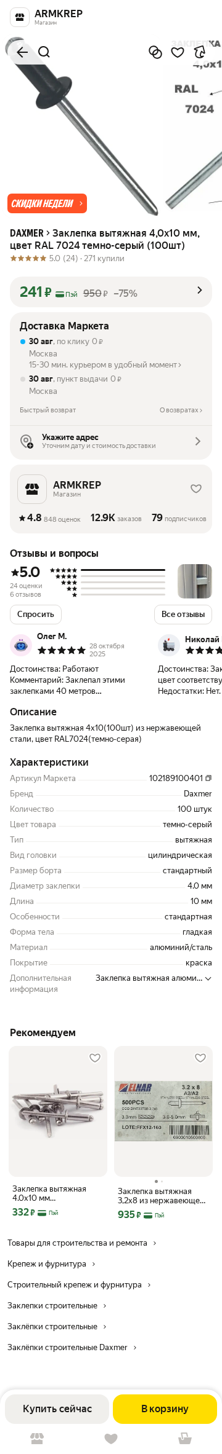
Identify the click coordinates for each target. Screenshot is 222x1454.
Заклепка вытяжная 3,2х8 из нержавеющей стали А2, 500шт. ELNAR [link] (163, 1196)
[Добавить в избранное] (177, 52)
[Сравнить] (155, 52)
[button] (47, 203)
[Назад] (22, 52)
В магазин (37, 1439)
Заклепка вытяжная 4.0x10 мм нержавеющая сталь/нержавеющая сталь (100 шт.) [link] (52, 1193)
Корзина (185, 1439)
